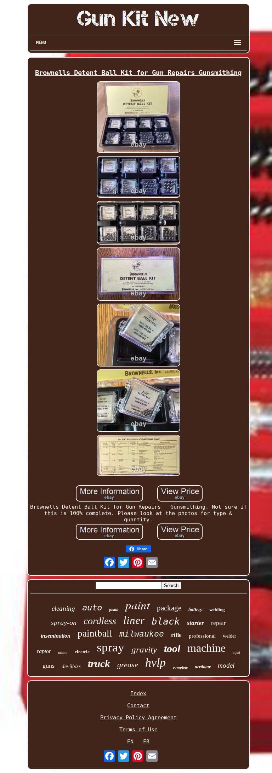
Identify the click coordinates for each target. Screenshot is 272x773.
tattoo (63, 652)
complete (180, 667)
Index (138, 693)
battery (195, 609)
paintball (95, 633)
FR (146, 741)
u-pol (236, 653)
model (226, 665)
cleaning (63, 608)
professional (202, 636)
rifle (176, 634)
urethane (203, 666)
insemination (55, 636)
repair (218, 623)
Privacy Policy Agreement (138, 717)
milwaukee (141, 634)
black (166, 621)
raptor (44, 651)
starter (195, 622)
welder (229, 636)
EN (130, 741)
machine (206, 648)
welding (217, 609)
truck (99, 663)
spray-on (63, 622)
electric (82, 651)
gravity (144, 649)
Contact (138, 705)
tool (172, 648)
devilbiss (71, 666)
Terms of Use (138, 729)
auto (92, 608)
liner (133, 620)
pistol (113, 609)
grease (127, 664)
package (169, 608)
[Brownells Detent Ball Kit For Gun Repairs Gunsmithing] (138, 118)
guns (48, 665)
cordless (100, 620)
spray (110, 647)
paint (137, 605)
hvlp (155, 662)
